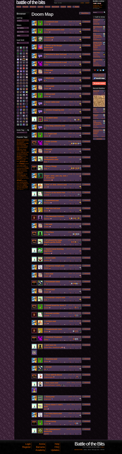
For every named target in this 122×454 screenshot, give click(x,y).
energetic (20, 158)
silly (23, 180)
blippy (24, 144)
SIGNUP (87, 2)
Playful (26, 176)
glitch (25, 159)
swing (18, 183)
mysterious (20, 174)
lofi (27, 166)
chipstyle (24, 149)
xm (22, 189)
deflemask (25, 153)
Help (57, 444)
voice (18, 187)
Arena (42, 444)
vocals (26, 186)
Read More (84, 13)
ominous (18, 175)
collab (25, 150)
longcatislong (22, 168)
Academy (40, 450)
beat (21, 144)
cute (21, 152)
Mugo (101, 5)
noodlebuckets (96, 6)
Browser (33, 7)
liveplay (24, 166)
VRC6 (26, 187)
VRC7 (18, 189)
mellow (18, 171)
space (18, 182)
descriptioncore (20, 154)
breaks (26, 146)
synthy (20, 183)
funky (18, 159)
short (19, 180)
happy (21, 163)
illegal (21, 165)
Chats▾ (63, 7)
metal (21, 171)
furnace (21, 159)
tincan (18, 185)
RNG (69, 7)
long (18, 168)
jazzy (25, 165)
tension (25, 183)
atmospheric (20, 143)
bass (24, 143)
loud (18, 169)
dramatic (26, 154)
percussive (19, 176)
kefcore (18, 166)
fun (27, 158)
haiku (18, 163)
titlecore (21, 185)
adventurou (19, 139)
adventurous (25, 139)
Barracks (40, 447)
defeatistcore (19, 153)
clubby (22, 150)
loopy (27, 168)
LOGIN (82, 2)
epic (24, 158)
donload (87, 21)
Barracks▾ (55, 7)
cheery (25, 147)
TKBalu (100, 7)
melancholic (24, 169)
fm (25, 158)
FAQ (57, 447)
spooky (26, 182)
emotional (24, 156)
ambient (19, 140)
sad (26, 178)
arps (18, 142)
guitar (26, 161)
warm (21, 189)
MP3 (22, 172)
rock (24, 178)
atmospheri (21, 142)
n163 (24, 174)
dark (27, 152)
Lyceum (40, 7)
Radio (77, 7)
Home (19, 7)
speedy (22, 182)
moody (19, 172)
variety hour (19, 186)
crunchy (18, 152)
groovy (22, 161)
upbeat (25, 185)
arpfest (27, 140)
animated (23, 140)
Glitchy (18, 161)
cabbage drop (96, 5)
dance (24, 152)
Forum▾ (25, 7)
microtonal (25, 171)
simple (25, 180)
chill (18, 149)
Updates (55, 450)
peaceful (23, 175)
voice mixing (22, 187)
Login (28, 444)
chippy (20, 149)
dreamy (19, 156)
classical (18, 150)
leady (21, 166)
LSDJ (20, 169)
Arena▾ (47, 7)
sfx (28, 178)
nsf (26, 174)
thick (28, 183)
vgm (23, 186)
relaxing (21, 178)
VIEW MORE (99, 138)
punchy (18, 178)
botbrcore (18, 146)
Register (26, 447)
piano (23, 176)
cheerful (22, 147)
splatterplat (95, 7)
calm (18, 147)
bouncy (22, 146)
